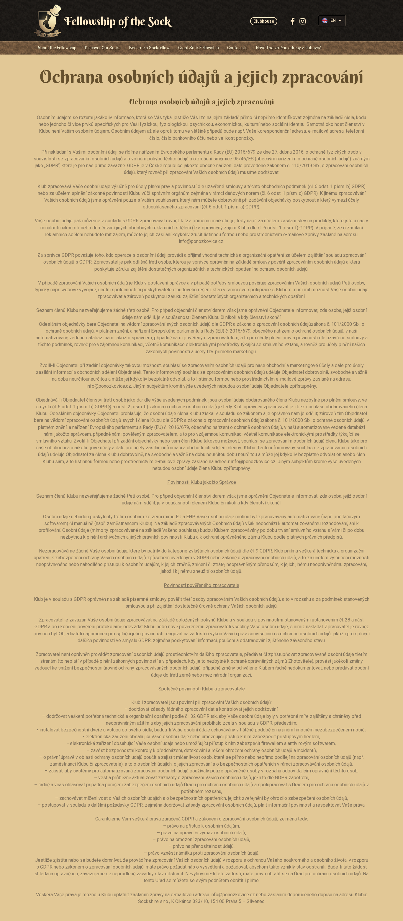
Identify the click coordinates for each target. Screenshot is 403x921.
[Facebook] (292, 21)
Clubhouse (263, 21)
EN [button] (333, 20)
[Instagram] (302, 21)
